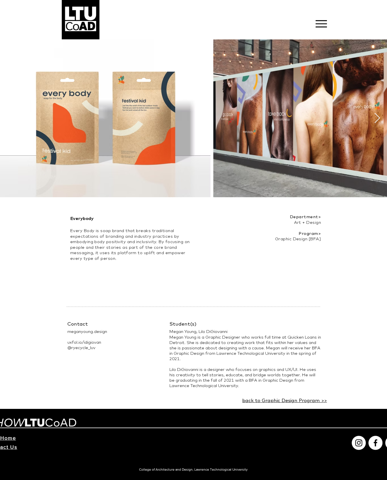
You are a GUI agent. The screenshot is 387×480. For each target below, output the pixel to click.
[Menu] (321, 23)
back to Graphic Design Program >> (284, 400)
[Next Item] (377, 118)
